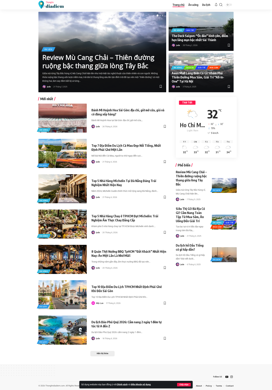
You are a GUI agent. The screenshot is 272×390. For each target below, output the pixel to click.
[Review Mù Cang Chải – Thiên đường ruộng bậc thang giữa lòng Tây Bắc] (224, 185)
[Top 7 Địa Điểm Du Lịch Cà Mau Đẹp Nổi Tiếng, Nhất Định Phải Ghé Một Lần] (62, 153)
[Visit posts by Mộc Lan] (93, 303)
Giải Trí (190, 30)
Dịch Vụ (190, 67)
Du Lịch (48, 49)
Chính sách (122, 384)
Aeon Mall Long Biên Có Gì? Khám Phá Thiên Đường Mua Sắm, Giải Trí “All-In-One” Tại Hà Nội (198, 77)
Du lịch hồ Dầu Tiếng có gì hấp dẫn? (190, 247)
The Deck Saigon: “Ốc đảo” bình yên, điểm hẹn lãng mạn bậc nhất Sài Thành (200, 38)
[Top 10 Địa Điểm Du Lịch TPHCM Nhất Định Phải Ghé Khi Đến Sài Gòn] (62, 294)
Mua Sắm (214, 67)
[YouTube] (226, 376)
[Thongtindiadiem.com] (53, 4)
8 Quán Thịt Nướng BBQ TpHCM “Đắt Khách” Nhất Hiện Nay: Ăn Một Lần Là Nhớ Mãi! (128, 253)
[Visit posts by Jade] (44, 86)
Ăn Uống (178, 30)
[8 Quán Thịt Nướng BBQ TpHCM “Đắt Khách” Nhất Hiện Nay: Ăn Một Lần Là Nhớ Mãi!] (62, 259)
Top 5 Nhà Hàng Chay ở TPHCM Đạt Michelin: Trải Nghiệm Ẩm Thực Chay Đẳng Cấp (124, 218)
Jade (49, 86)
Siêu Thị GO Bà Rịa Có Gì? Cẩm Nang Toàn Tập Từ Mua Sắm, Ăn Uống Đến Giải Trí (190, 215)
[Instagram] (232, 376)
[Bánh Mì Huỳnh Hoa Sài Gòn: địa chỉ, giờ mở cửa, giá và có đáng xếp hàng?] (62, 118)
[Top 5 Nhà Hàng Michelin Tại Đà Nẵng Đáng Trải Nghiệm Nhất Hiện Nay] (62, 188)
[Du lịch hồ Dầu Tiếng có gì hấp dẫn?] (224, 254)
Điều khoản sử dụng (141, 384)
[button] (184, 384)
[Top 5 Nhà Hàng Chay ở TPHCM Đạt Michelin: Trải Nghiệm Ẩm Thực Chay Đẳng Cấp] (62, 224)
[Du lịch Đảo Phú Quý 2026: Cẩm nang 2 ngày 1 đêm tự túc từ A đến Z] (62, 330)
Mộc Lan (99, 303)
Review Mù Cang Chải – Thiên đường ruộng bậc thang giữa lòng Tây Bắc (98, 61)
